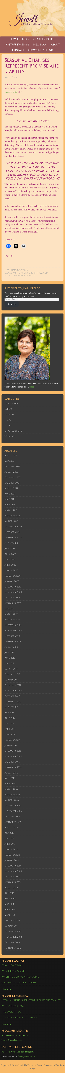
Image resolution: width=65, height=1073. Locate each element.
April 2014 (10, 909)
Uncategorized (13, 431)
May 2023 (10, 461)
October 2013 (12, 942)
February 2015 (12, 855)
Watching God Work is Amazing (20, 977)
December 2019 (13, 587)
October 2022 (12, 466)
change (22, 273)
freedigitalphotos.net (27, 1056)
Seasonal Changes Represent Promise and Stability (31, 1000)
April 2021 (10, 505)
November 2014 (13, 871)
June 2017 (10, 718)
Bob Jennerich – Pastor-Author (15, 1035)
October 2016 (12, 762)
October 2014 (12, 877)
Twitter (13, 1051)
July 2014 (9, 893)
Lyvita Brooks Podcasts (11, 1040)
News (8, 420)
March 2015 (11, 849)
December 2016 (13, 751)
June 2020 (10, 554)
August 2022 (11, 472)
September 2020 (13, 537)
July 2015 (9, 833)
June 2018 (10, 658)
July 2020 (10, 548)
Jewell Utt (32, 18)
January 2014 (12, 926)
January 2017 (11, 745)
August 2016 (11, 773)
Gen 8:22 (38, 273)
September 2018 (13, 641)
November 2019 (13, 592)
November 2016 (13, 756)
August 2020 (11, 543)
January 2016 (12, 800)
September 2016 (13, 767)
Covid (30, 273)
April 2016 (10, 784)
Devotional (23, 270)
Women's (10, 436)
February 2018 (12, 674)
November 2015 (13, 811)
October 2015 (12, 816)
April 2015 (10, 844)
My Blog (9, 414)
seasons (22, 276)
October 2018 (12, 636)
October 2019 (12, 598)
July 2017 (9, 712)
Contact (18, 50)
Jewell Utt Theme (25, 1065)
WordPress (60, 1065)
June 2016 (10, 778)
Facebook (6, 1051)
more (31, 386)
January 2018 (12, 680)
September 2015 (13, 822)
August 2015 (11, 827)
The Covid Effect (12, 1012)
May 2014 (9, 904)
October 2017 (12, 696)
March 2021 (11, 510)
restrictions (11, 276)
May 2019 (9, 609)
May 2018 (9, 663)
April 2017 (10, 729)
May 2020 (10, 559)
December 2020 (13, 526)
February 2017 (12, 740)
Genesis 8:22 (11, 91)
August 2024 (11, 455)
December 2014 (13, 866)
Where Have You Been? (15, 971)
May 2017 (9, 723)
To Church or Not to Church (19, 1017)
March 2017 (11, 734)
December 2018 (13, 625)
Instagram (29, 1051)
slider (8, 425)
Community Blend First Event (19, 983)
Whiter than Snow (13, 1006)
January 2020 (12, 581)
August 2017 (11, 707)
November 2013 (13, 937)
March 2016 (11, 789)
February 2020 (13, 576)
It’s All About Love (12, 965)
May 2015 (9, 838)
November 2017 (13, 691)
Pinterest (20, 1051)
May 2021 (9, 499)
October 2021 (12, 483)
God (45, 273)
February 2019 (12, 619)
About (55, 44)
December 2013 (13, 931)
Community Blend (39, 50)
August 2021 (11, 488)
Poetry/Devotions (17, 44)
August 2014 (11, 888)
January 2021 (12, 521)
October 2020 (12, 532)
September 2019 (13, 603)
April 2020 (10, 565)
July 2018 (9, 652)
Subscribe (12, 304)
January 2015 (12, 860)
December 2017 (13, 685)
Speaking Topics (43, 39)
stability (31, 276)
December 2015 (13, 805)
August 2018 (11, 647)
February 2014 (12, 920)
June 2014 (10, 898)
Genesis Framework (45, 1065)
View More (6, 988)
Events (8, 409)
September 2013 (13, 948)
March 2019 (11, 614)
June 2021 (10, 494)
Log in (33, 1068)
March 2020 (11, 570)
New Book (39, 44)
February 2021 (12, 516)
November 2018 (13, 630)
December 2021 (13, 477)
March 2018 (11, 669)
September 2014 (13, 882)
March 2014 (11, 915)
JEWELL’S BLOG (20, 39)
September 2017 (13, 702)
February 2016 (12, 795)
